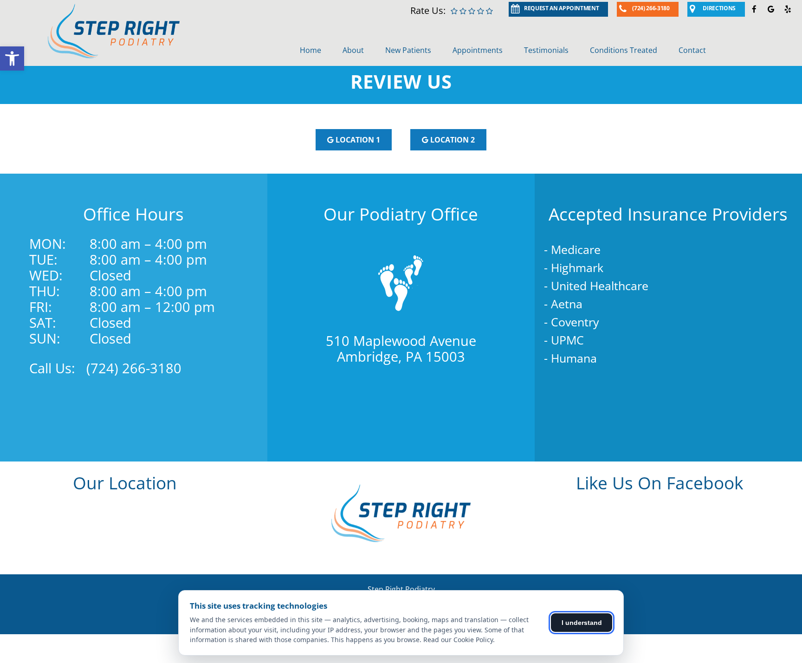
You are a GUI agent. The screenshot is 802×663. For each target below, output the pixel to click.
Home (310, 50)
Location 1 (357, 140)
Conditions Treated (623, 50)
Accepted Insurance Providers (668, 214)
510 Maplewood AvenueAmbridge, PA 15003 (401, 348)
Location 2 (451, 140)
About (353, 50)
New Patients (408, 50)
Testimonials (546, 50)
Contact (692, 50)
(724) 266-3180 (133, 368)
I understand (582, 622)
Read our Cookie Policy (458, 639)
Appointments (478, 50)
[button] (12, 58)
